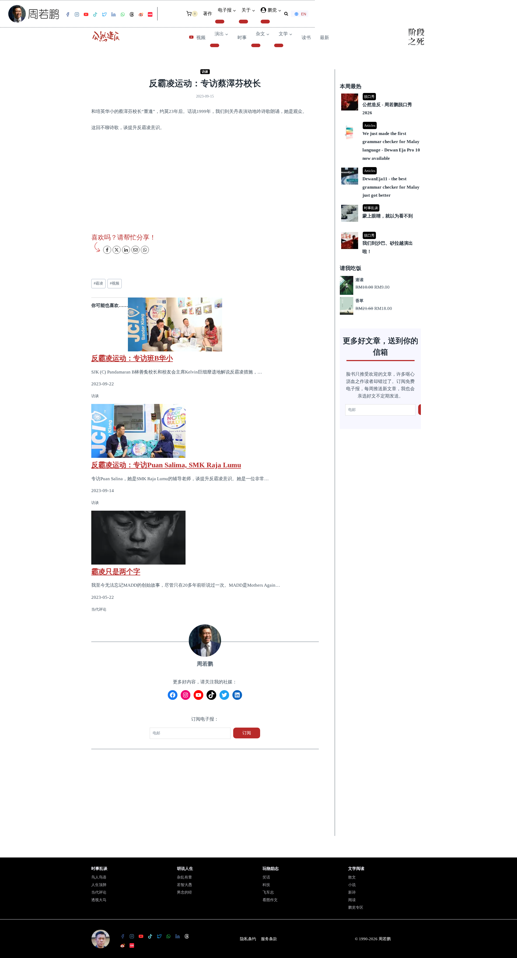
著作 (207, 13)
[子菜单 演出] (214, 45)
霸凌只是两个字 (115, 572)
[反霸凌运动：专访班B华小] (205, 324)
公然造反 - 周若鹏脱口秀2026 (387, 109)
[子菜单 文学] (278, 45)
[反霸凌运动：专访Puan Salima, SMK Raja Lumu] (205, 431)
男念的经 (184, 892)
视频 (200, 37)
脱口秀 (369, 97)
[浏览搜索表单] (286, 14)
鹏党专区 (355, 907)
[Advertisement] (205, 796)
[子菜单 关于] (243, 21)
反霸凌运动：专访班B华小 (132, 358)
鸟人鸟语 (98, 877)
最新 (324, 37)
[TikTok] (95, 14)
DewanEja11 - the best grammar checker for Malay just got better (391, 187)
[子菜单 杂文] (255, 45)
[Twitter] (104, 14)
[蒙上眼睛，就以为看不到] (381, 205)
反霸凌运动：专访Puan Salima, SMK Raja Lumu (166, 465)
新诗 (352, 892)
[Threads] (131, 14)
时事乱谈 (371, 208)
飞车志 (268, 892)
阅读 (352, 900)
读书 (306, 37)
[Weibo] (140, 14)
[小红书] (150, 14)
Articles (369, 125)
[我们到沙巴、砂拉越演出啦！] (381, 232)
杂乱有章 (184, 877)
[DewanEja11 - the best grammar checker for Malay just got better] (381, 168)
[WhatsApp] (122, 14)
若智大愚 (184, 885)
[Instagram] (76, 14)
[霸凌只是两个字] (205, 538)
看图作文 (270, 900)
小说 (352, 885)
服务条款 (269, 939)
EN (303, 14)
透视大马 (98, 900)
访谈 (205, 72)
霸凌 (98, 283)
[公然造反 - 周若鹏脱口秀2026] (381, 94)
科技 (266, 885)
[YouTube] (85, 14)
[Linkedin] (113, 14)
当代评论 (98, 892)
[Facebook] (67, 14)
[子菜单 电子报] (219, 21)
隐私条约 (248, 939)
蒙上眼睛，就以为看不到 (387, 216)
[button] (279, 10)
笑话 (266, 877)
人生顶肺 (98, 885)
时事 (242, 37)
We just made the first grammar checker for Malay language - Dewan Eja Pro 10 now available (391, 146)
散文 (352, 877)
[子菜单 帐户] (265, 21)
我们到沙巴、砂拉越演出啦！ (387, 247)
